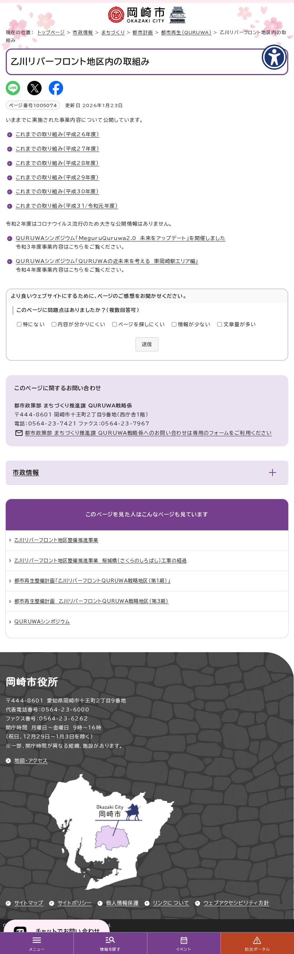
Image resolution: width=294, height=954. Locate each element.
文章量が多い (239, 324)
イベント (183, 949)
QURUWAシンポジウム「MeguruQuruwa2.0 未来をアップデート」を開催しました (121, 238)
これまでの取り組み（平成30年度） (57, 191)
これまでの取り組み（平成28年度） (57, 163)
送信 (147, 344)
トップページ (51, 32)
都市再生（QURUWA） (186, 32)
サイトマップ (28, 902)
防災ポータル (257, 949)
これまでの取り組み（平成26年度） (57, 134)
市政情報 (83, 32)
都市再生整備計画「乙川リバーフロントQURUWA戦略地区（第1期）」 (92, 580)
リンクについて (171, 902)
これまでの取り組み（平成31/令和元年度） (67, 205)
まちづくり (113, 32)
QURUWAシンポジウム (42, 621)
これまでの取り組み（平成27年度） (57, 148)
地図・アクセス (31, 760)
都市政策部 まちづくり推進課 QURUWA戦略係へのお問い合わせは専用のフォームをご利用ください (148, 432)
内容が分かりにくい (81, 324)
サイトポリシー (74, 902)
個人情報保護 (122, 902)
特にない (34, 324)
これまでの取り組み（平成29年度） (57, 177)
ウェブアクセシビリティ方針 (236, 902)
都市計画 (143, 32)
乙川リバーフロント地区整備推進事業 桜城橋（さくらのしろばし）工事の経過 (100, 560)
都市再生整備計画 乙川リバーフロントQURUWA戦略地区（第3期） (91, 601)
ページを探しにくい (141, 324)
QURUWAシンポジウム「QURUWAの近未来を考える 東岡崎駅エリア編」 (107, 261)
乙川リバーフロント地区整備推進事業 (56, 540)
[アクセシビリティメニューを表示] (274, 57)
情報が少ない (194, 324)
